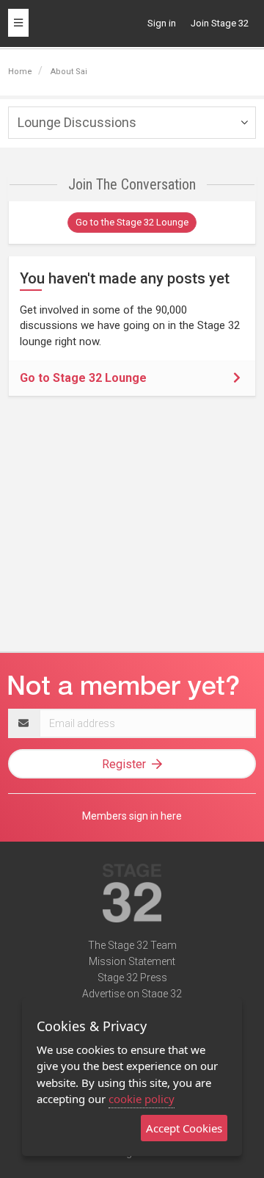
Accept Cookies (184, 1128)
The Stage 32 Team (132, 945)
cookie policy (142, 1098)
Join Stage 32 (220, 23)
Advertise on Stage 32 (132, 994)
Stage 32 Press (132, 977)
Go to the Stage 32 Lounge (132, 222)
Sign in (161, 23)
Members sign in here (132, 816)
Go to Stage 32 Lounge (83, 378)
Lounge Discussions (77, 122)
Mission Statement (132, 961)
